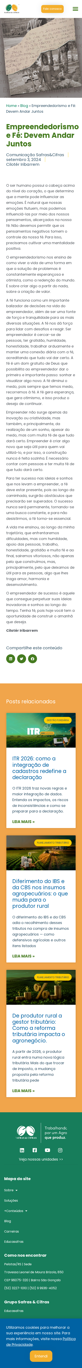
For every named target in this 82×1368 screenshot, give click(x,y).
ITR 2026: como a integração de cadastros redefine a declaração (39, 768)
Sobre (9, 1190)
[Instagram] (60, 1150)
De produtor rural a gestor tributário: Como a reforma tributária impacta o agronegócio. (38, 1028)
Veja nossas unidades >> (41, 1159)
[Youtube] (47, 1150)
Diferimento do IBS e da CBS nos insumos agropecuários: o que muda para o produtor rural (40, 894)
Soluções (11, 1200)
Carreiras (11, 1231)
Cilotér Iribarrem (22, 164)
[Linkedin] (22, 1150)
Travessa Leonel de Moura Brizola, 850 (33, 1272)
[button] (75, 9)
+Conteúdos (13, 1211)
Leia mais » (23, 821)
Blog (24, 105)
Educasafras (13, 1241)
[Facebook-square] (34, 1150)
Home (11, 105)
